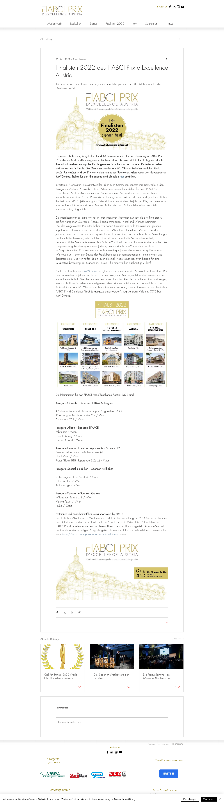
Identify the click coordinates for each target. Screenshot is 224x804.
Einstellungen (189, 799)
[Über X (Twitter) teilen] (64, 612)
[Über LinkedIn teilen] (72, 612)
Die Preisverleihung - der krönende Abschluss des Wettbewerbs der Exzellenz (158, 676)
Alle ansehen (178, 638)
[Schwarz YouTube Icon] (183, 7)
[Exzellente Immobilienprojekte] (112, 656)
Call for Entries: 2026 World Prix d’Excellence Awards (60, 676)
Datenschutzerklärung (124, 799)
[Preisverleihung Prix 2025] (161, 656)
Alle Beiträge (46, 39)
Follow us (115, 747)
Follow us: (162, 6)
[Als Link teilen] (79, 612)
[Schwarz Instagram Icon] (178, 7)
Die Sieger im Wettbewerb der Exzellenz (111, 676)
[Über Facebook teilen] (57, 612)
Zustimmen (208, 799)
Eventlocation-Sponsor (169, 760)
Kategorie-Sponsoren (53, 760)
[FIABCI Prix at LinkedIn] (174, 7)
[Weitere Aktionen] (166, 59)
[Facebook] (170, 7)
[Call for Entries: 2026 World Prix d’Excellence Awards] (63, 656)
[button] (179, 39)
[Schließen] (220, 799)
